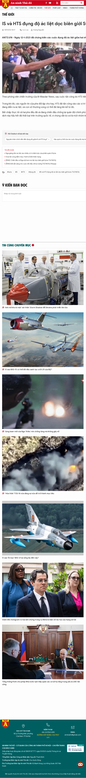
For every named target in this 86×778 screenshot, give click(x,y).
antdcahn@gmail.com (73, 735)
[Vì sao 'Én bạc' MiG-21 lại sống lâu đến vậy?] (43, 528)
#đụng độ (32, 172)
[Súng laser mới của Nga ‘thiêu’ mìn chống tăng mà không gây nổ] (43, 401)
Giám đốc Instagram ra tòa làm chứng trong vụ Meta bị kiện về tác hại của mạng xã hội (39, 620)
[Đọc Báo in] (58, 3)
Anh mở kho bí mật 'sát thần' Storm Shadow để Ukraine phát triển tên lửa (36, 307)
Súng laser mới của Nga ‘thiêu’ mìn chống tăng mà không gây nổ (32, 431)
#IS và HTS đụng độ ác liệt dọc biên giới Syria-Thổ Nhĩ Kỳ (59, 172)
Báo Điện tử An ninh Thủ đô (5, 4)
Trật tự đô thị (21, 8)
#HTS (23, 172)
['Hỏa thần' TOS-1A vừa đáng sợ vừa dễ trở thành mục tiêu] (43, 463)
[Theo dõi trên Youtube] (50, 3)
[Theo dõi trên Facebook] (47, 3)
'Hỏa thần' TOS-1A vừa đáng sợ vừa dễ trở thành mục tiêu (29, 493)
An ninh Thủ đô (21, 3)
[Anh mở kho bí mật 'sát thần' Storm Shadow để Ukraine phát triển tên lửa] (43, 277)
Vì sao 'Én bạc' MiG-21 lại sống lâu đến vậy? (20, 558)
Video (65, 8)
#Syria (9, 172)
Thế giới (47, 8)
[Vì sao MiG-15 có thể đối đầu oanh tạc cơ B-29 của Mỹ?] (43, 339)
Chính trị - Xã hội (35, 8)
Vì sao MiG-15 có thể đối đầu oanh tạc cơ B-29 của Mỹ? (28, 369)
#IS (16, 172)
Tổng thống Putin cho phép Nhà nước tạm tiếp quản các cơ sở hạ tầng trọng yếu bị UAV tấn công (41, 683)
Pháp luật (57, 8)
